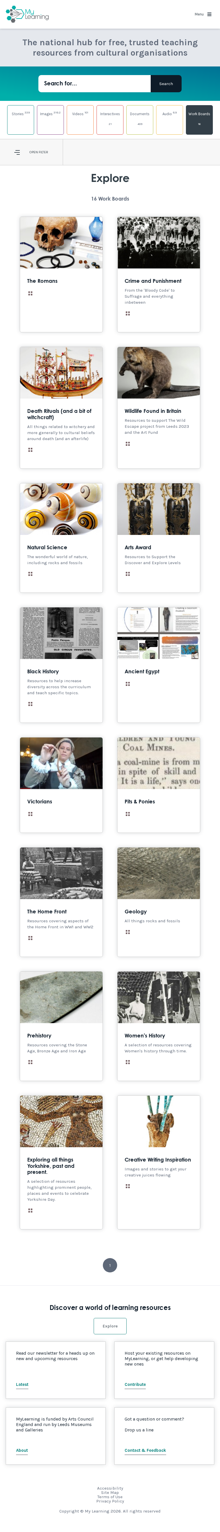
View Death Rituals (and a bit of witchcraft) (61, 407)
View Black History (61, 665)
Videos (80, 113)
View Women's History (158, 1026)
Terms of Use (110, 1496)
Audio (169, 113)
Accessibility (110, 1488)
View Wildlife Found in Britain (158, 407)
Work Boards (199, 119)
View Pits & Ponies (158, 785)
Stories (21, 113)
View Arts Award (158, 538)
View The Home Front (61, 902)
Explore (110, 1326)
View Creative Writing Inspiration (158, 1162)
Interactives (110, 119)
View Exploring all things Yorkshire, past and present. (61, 1162)
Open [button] (33, 152)
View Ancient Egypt (158, 665)
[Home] (27, 14)
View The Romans (61, 274)
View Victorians (61, 785)
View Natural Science (61, 538)
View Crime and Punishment (158, 274)
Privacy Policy (110, 1501)
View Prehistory (61, 1026)
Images (50, 113)
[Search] (166, 83)
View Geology (158, 902)
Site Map (110, 1492)
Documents (140, 119)
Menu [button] (200, 14)
